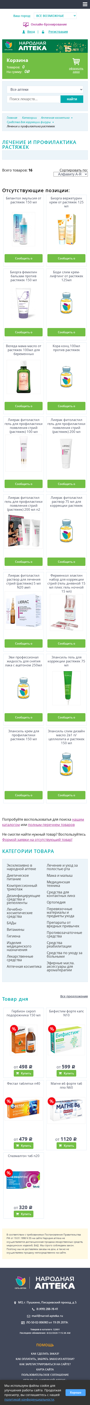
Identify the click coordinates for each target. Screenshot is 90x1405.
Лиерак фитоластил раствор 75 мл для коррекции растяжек (66, 502)
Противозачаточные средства (64, 934)
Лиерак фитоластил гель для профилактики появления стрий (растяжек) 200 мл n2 (24, 503)
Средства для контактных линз (61, 893)
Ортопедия (56, 902)
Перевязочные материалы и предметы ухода (60, 912)
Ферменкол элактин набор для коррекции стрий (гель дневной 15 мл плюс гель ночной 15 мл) (66, 582)
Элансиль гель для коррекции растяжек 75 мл (66, 661)
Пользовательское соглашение (45, 1375)
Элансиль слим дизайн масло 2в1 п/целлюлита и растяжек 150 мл (66, 736)
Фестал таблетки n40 (23, 1083)
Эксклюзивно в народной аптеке (21, 867)
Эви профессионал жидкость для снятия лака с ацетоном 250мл (23, 661)
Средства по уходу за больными (64, 954)
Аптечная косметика (24, 966)
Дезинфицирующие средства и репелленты (23, 899)
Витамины (15, 929)
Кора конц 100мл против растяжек (66, 348)
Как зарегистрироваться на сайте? (45, 1364)
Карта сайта (45, 1369)
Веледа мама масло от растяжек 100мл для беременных (23, 350)
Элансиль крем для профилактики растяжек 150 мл (23, 735)
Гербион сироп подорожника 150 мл (24, 1013)
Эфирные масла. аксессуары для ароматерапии (60, 966)
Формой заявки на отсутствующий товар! (37, 839)
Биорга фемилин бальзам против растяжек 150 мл (23, 276)
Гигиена (13, 936)
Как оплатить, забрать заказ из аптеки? (45, 1359)
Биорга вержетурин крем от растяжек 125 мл (66, 202)
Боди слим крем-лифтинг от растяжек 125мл (66, 276)
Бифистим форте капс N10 (66, 1013)
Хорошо (75, 1392)
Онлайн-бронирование (49, 24)
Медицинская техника (58, 883)
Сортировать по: (74, 170)
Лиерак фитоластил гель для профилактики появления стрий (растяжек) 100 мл (24, 425)
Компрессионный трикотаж (22, 887)
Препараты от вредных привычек (63, 924)
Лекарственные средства (20, 958)
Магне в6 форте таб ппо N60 (66, 1085)
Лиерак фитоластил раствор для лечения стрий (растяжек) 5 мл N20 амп (23, 581)
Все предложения (74, 996)
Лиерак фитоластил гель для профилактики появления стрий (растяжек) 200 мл (66, 425)
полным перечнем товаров (51, 824)
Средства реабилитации (59, 944)
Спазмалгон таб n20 (24, 1156)
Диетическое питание (18, 877)
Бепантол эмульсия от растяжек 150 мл (23, 200)
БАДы (11, 923)
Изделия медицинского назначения (19, 946)
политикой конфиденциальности (29, 1399)
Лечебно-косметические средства (20, 913)
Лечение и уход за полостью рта (62, 867)
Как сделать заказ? (45, 1354)
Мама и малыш (60, 875)
